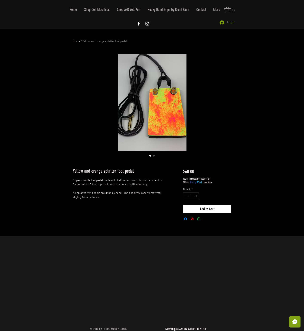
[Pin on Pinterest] (192, 219)
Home (76, 41)
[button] (97, 9)
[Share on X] (205, 219)
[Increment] (196, 196)
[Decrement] (186, 196)
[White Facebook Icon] (138, 23)
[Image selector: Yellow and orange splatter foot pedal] (150, 155)
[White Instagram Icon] (147, 23)
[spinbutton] (191, 196)
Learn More (207, 182)
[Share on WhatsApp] (199, 219)
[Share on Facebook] (185, 219)
